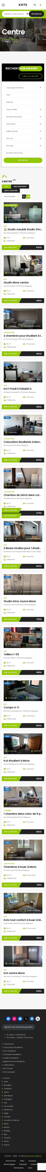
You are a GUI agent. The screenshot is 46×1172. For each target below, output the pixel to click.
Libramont (8, 1109)
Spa (5, 1134)
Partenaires (19, 1168)
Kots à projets (9, 1072)
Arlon (5, 1081)
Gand (6, 1092)
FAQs (22, 1161)
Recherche (36, 14)
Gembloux (8, 1095)
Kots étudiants (9, 1051)
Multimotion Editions (32, 1156)
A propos (32, 1161)
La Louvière (8, 1106)
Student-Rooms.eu (25, 1037)
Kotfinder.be (20, 1034)
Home (7, 42)
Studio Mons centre (16, 282)
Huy (5, 1102)
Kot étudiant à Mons (17, 760)
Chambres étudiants (12, 1054)
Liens (30, 1168)
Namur (6, 1127)
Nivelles (6, 1131)
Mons (5, 1124)
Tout (6, 186)
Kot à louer (8, 1068)
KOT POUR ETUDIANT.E (18, 389)
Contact (34, 1164)
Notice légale (9, 1164)
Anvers (6, 1078)
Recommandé (9, 196)
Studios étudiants (10, 1058)
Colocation (9, 332)
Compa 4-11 (11, 707)
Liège (5, 1113)
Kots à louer (11, 1161)
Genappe (7, 1099)
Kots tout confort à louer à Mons (24, 920)
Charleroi (7, 1088)
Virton (6, 1141)
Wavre (6, 1145)
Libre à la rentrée (30, 76)
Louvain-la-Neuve (11, 1120)
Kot (5, 226)
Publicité (23, 1164)
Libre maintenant (20, 186)
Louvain (6, 1117)
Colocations (8, 1044)
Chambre (7, 810)
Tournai (6, 1138)
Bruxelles (7, 1085)
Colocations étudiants (12, 1047)
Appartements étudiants (14, 1061)
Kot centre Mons (14, 973)
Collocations (8, 1065)
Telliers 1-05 (11, 654)
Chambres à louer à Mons (20, 867)
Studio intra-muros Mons (20, 601)
